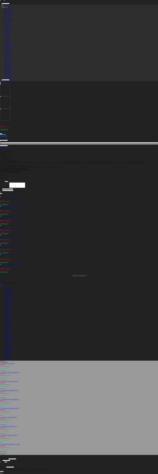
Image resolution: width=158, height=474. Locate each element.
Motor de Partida (7, 19)
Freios (4, 26)
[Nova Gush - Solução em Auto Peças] (4, 0)
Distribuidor (6, 36)
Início (1, 121)
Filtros (4, 22)
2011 (8, 121)
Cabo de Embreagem (8, 70)
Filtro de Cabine (7, 24)
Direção (4, 11)
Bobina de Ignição (7, 35)
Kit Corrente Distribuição (8, 50)
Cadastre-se (1, 471)
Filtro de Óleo (7, 25)
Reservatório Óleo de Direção (9, 14)
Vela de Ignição (7, 37)
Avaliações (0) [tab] (4, 148)
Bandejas (6, 60)
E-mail (1, 190)
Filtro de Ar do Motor (8, 23)
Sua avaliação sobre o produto (4, 187)
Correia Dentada (7, 45)
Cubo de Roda (7, 71)
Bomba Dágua (7, 288)
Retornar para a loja (4, 23)
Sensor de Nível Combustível (9, 20)
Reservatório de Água (8, 8)
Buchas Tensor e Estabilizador (9, 63)
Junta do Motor (7, 48)
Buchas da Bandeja (8, 62)
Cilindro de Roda (7, 27)
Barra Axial (6, 12)
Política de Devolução (5, 281)
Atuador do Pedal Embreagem (9, 69)
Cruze (6, 121)
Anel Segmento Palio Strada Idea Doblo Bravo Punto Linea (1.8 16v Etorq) (11, 209)
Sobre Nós (3, 279)
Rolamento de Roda (8, 76)
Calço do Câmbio (7, 43)
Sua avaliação (2, 181)
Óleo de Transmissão (8, 75)
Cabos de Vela (7, 317)
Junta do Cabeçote (7, 329)
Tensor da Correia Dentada (9, 55)
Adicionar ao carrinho (2, 134)
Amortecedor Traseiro (8, 59)
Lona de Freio (7, 29)
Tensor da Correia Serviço (9, 337)
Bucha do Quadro (7, 343)
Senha (1, 460)
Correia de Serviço (7, 326)
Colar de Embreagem (8, 352)
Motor (4, 38)
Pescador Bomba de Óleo (8, 52)
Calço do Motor (7, 44)
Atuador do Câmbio (8, 68)
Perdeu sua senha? (3, 463)
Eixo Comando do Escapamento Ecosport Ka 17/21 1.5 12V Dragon (10, 444)
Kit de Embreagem (7, 74)
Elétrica (4, 297)
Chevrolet (3, 121)
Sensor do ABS (7, 314)
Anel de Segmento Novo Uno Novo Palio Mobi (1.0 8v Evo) (8, 228)
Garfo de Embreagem (8, 72)
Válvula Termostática (8, 10)
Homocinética (7, 73)
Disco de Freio (7, 28)
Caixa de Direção (7, 294)
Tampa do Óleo (7, 54)
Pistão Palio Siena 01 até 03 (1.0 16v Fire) (6, 257)
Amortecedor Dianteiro (8, 340)
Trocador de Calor (7, 78)
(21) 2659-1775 (74, 275)
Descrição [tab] (3, 147)
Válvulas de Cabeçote (8, 57)
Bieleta (6, 61)
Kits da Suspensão (7, 65)
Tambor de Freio (7, 33)
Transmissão (5, 349)
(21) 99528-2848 (84, 275)
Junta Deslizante (7, 355)
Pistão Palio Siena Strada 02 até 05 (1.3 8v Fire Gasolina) (8, 199)
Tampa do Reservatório (8, 9)
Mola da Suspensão (8, 66)
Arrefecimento (5, 5)
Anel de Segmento (7, 320)
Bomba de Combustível (8, 17)
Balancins (6, 40)
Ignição (4, 34)
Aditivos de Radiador (8, 6)
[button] (5, 7)
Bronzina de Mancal (8, 42)
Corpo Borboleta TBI (8, 18)
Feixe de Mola (7, 64)
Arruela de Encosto (8, 39)
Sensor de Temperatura (8, 21)
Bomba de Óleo (7, 41)
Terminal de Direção (8, 15)
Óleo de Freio (7, 311)
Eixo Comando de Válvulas (9, 46)
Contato (3, 280)
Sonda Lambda (7, 303)
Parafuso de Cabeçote (8, 51)
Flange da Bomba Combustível (9, 300)
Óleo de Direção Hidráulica (9, 13)
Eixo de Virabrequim (8, 47)
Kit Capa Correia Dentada (9, 49)
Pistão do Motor (7, 334)
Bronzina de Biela (7, 323)
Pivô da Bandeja (7, 67)
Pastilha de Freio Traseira (8, 31)
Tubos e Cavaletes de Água (9, 291)
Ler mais (1, 406)
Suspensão (5, 58)
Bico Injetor (6, 16)
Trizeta (6, 77)
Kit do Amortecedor (7, 346)
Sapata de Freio (7, 32)
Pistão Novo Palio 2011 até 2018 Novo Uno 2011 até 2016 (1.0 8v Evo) (10, 247)
